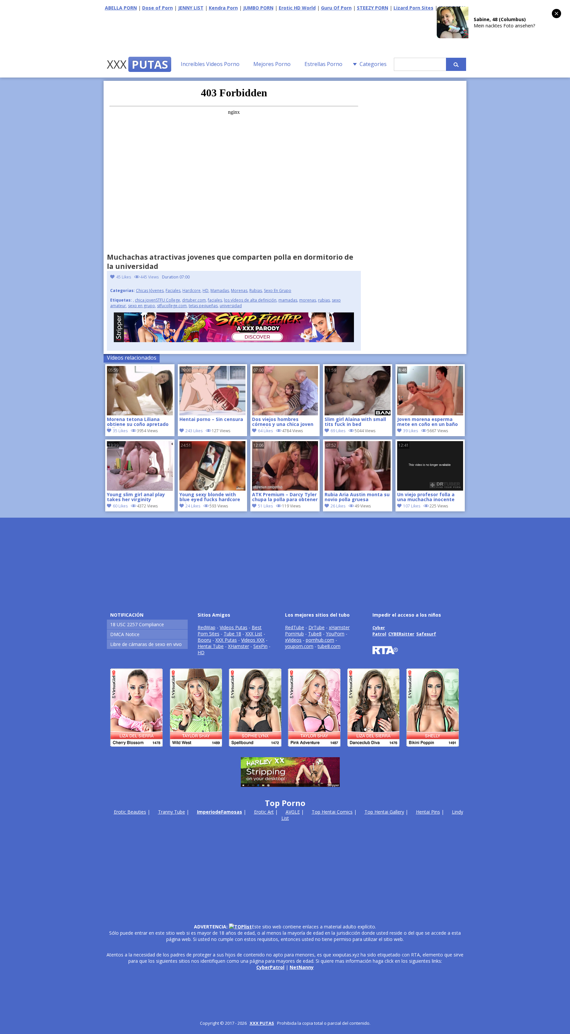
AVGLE (293, 812)
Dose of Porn (157, 8)
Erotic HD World (297, 8)
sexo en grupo (141, 305)
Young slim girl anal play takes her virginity (136, 497)
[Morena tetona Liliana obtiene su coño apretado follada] (140, 413)
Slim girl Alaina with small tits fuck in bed (355, 422)
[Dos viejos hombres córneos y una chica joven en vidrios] (285, 413)
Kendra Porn (223, 8)
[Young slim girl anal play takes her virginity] (140, 489)
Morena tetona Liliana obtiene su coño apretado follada (138, 422)
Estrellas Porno (323, 64)
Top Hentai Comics (332, 812)
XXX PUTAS (262, 1023)
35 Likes (120, 431)
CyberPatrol (270, 967)
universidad (231, 305)
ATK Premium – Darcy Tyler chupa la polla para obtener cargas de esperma (285, 497)
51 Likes (265, 506)
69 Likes (338, 431)
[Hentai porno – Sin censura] (212, 413)
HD (205, 290)
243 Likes (194, 431)
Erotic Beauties (130, 812)
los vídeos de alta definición (250, 300)
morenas (307, 300)
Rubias (255, 290)
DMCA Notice (125, 634)
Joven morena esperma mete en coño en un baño (427, 422)
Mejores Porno (272, 64)
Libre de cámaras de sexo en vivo (146, 644)
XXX (137, 64)
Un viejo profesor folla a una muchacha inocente (426, 497)
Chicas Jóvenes (150, 290)
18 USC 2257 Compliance (137, 624)
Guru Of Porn (336, 8)
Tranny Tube (171, 812)
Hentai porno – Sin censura (211, 419)
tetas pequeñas (203, 305)
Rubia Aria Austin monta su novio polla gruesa (357, 497)
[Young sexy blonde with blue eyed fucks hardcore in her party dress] (212, 489)
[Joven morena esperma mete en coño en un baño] (430, 413)
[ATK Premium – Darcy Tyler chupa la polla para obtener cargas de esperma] (285, 489)
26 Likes (338, 506)
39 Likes (410, 431)
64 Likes (265, 431)
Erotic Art (264, 812)
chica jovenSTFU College (157, 300)
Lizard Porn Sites (413, 8)
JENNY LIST (191, 8)
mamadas (287, 300)
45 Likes (123, 277)
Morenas (239, 290)
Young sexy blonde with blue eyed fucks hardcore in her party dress (209, 497)
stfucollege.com (172, 305)
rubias (324, 300)
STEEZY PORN (372, 8)
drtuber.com (194, 300)
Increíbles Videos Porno (210, 64)
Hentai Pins (428, 812)
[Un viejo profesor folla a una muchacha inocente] (430, 489)
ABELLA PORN (121, 8)
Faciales (173, 290)
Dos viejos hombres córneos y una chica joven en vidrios (282, 422)
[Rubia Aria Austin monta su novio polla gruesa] (358, 489)
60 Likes (120, 506)
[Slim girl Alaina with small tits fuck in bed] (358, 413)
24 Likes (192, 506)
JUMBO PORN (258, 8)
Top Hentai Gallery (384, 812)
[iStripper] (285, 749)
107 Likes (411, 506)
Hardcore (191, 290)
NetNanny (302, 967)
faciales (215, 300)
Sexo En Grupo (277, 290)
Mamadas (219, 290)
